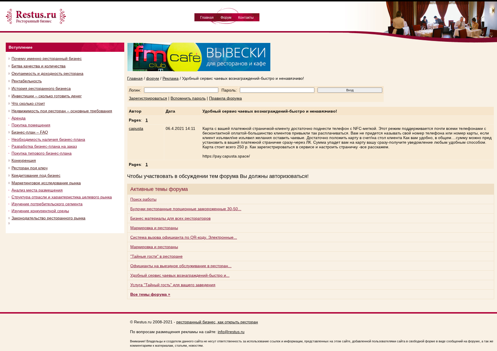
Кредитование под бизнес (36, 175)
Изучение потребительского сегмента (47, 204)
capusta (136, 128)
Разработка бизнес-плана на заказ (44, 146)
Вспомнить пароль (188, 98)
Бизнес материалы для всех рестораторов (170, 218)
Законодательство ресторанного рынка (48, 218)
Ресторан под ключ (29, 168)
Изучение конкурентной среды (40, 210)
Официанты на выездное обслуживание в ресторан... (181, 265)
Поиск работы (143, 199)
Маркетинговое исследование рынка (46, 183)
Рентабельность (27, 81)
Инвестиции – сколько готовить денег (47, 96)
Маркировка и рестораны (154, 227)
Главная (207, 18)
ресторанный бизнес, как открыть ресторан (217, 322)
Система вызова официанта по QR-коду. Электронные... (183, 237)
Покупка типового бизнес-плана (42, 153)
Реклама (171, 78)
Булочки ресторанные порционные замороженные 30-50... (185, 208)
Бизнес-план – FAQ (30, 132)
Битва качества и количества (39, 66)
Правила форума (225, 98)
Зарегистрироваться (148, 98)
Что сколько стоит (28, 103)
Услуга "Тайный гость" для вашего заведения (172, 284)
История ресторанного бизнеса (41, 88)
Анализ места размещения (37, 190)
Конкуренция (24, 160)
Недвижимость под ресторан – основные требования (62, 111)
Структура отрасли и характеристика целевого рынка (62, 197)
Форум (226, 18)
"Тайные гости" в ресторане (156, 256)
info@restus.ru (231, 331)
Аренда (19, 118)
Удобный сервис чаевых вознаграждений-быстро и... (180, 275)
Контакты (246, 18)
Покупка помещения (31, 125)
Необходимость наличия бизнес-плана (48, 139)
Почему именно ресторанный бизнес (47, 58)
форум (152, 78)
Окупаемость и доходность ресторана (47, 73)
